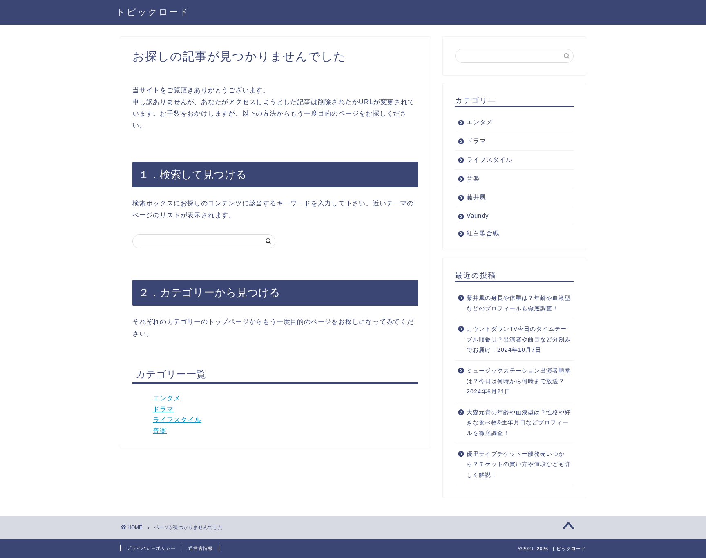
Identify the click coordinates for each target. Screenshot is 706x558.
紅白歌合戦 (483, 233)
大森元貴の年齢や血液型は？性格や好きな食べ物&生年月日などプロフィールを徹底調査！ (519, 422)
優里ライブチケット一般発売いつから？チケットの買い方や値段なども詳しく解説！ (519, 464)
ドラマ (163, 409)
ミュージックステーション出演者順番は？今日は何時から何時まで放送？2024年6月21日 (519, 381)
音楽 (160, 430)
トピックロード (153, 11)
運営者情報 (200, 548)
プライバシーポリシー (151, 548)
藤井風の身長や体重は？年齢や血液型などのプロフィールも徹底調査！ (519, 303)
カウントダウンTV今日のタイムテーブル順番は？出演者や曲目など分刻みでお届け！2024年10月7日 (519, 339)
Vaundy (478, 215)
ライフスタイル (177, 419)
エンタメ (167, 398)
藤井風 (476, 197)
